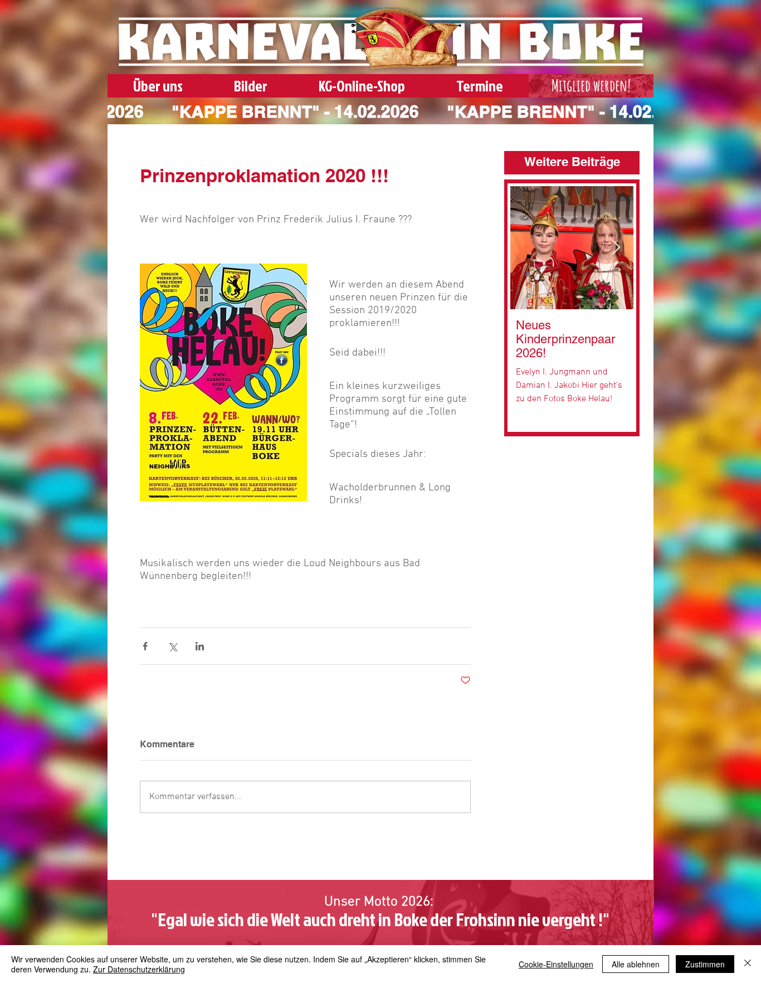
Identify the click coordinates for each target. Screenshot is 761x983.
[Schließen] (747, 964)
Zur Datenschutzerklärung (139, 969)
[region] (591, 87)
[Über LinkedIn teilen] (199, 646)
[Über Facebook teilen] (145, 646)
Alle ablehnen (636, 964)
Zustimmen (705, 964)
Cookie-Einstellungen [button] (556, 964)
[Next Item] (616, 248)
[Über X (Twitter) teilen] (172, 646)
